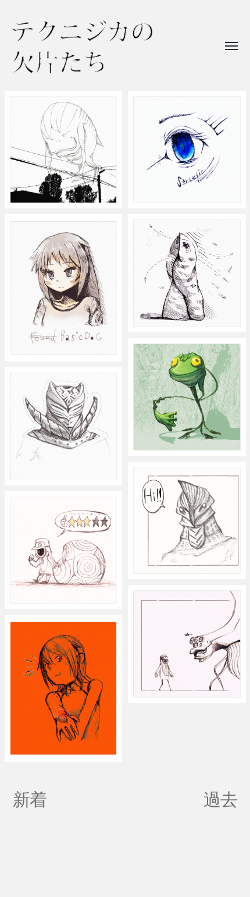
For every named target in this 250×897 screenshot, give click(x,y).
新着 (30, 799)
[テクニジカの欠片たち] (82, 46)
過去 (220, 799)
